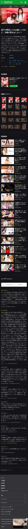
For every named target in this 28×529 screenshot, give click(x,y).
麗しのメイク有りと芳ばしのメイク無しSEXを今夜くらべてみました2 (20, 177)
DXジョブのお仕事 (5, 511)
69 (9, 64)
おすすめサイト (4, 502)
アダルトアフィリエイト (6, 509)
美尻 (20, 64)
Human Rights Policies (6, 523)
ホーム (5, 6)
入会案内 (22, 6)
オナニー (20, 62)
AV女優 (16, 6)
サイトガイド (4, 499)
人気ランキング (4, 490)
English (2, 526)
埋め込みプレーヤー (7, 470)
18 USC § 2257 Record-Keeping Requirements (11, 521)
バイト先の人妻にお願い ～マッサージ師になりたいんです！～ (20, 168)
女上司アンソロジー (19, 246)
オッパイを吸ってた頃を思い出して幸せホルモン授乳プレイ (20, 159)
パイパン (14, 62)
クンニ (13, 64)
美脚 (17, 64)
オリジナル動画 (12, 60)
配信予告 (3, 488)
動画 (10, 6)
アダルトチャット (5, 514)
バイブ (24, 62)
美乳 (18, 60)
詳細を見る (13, 86)
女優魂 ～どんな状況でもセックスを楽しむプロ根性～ (20, 257)
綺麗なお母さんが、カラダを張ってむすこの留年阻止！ (20, 212)
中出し (22, 60)
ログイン (16, 284)
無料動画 (3, 485)
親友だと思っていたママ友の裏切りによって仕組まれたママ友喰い (20, 230)
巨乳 (10, 62)
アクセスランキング (5, 506)
